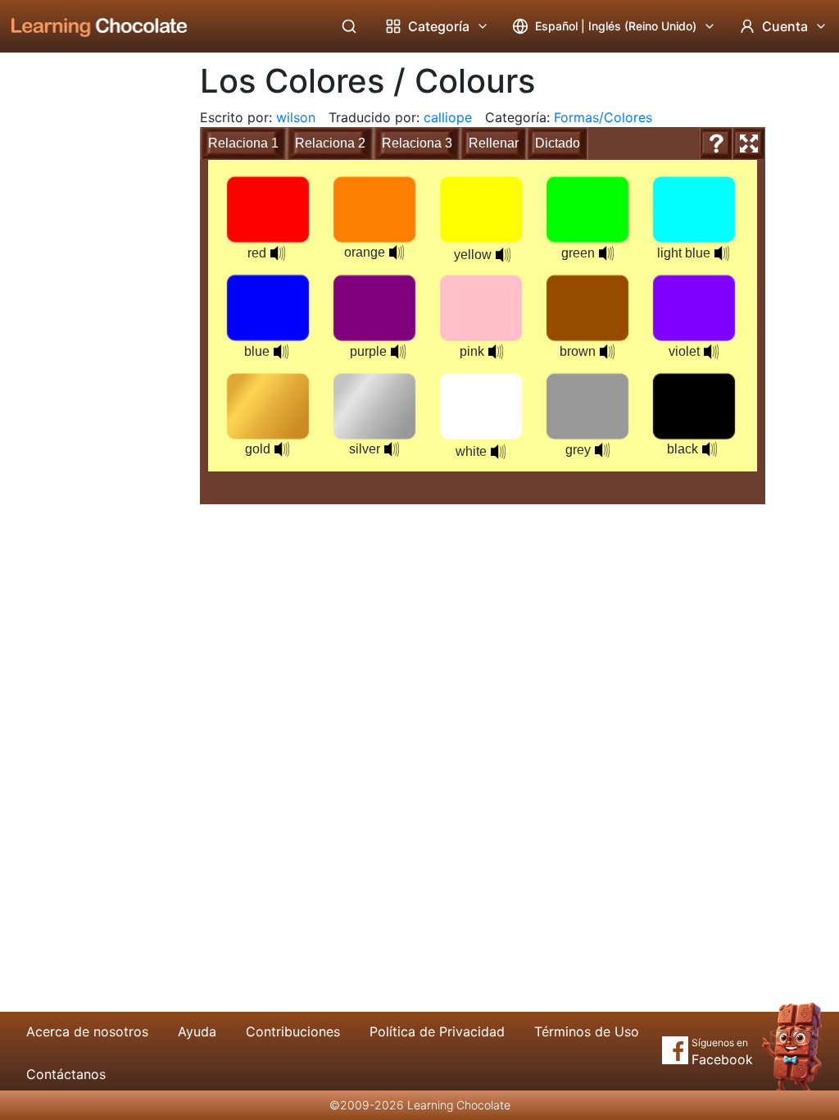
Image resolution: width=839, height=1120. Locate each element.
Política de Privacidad (437, 1031)
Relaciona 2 (330, 143)
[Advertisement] (87, 324)
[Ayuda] (716, 143)
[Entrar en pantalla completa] (748, 143)
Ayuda (197, 1031)
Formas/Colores (603, 117)
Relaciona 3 (417, 143)
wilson (295, 117)
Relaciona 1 (243, 143)
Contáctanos (66, 1074)
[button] (278, 253)
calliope (448, 117)
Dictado (557, 143)
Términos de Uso (586, 1031)
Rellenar (494, 143)
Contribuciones (293, 1031)
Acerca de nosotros (87, 1031)
